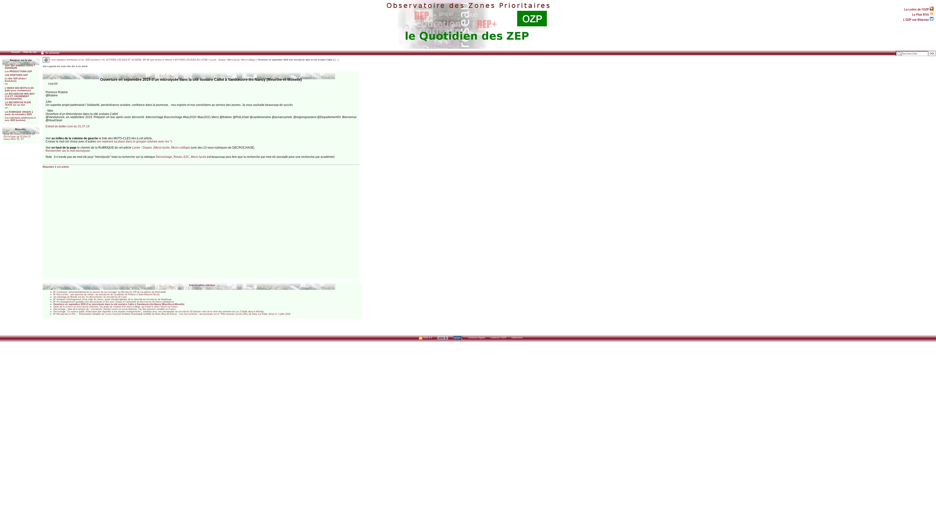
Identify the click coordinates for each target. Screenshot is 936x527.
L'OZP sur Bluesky (916, 19)
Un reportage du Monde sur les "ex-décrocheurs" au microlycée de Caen (90, 297)
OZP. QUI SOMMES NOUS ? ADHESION (20, 66)
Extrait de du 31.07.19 (67, 126)
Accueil (15, 52)
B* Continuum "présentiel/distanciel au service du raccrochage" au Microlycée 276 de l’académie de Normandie (109, 292)
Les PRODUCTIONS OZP (18, 71)
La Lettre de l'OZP (917, 9)
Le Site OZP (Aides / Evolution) (16, 79)
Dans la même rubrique (202, 285)
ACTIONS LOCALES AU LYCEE (191, 60)
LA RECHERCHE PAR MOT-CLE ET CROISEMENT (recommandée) (20, 96)
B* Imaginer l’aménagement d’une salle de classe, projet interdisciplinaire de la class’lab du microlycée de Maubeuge (112, 299)
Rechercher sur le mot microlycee (68, 150)
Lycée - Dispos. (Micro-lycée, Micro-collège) (232, 60)
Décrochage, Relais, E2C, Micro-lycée (181, 156)
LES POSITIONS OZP (16, 75)
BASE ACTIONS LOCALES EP (19, 134)
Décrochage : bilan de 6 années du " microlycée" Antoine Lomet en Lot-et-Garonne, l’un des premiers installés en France (114, 309)
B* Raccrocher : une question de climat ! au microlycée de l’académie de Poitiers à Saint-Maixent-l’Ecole (106, 294)
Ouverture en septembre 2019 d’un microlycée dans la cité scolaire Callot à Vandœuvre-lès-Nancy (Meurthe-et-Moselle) (118, 304)
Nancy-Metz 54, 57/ (14, 139)
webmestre (517, 337)
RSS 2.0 (427, 337)
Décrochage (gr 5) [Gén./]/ (17, 136)
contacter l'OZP (498, 337)
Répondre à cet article (56, 166)
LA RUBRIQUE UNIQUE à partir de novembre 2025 (19, 113)
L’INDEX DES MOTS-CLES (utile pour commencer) (19, 89)
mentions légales (476, 337)
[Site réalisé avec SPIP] (442, 337)
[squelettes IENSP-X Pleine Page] (458, 337)
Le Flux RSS (921, 14)
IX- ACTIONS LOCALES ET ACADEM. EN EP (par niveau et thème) (137, 60)
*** (6, 84)
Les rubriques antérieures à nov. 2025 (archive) (20, 119)
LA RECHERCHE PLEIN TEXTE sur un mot (18, 103)
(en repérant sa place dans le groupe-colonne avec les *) (134, 141)
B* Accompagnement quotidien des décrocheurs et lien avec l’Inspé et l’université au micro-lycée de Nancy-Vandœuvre (113, 302)
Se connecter (52, 53)
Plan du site (30, 52)
